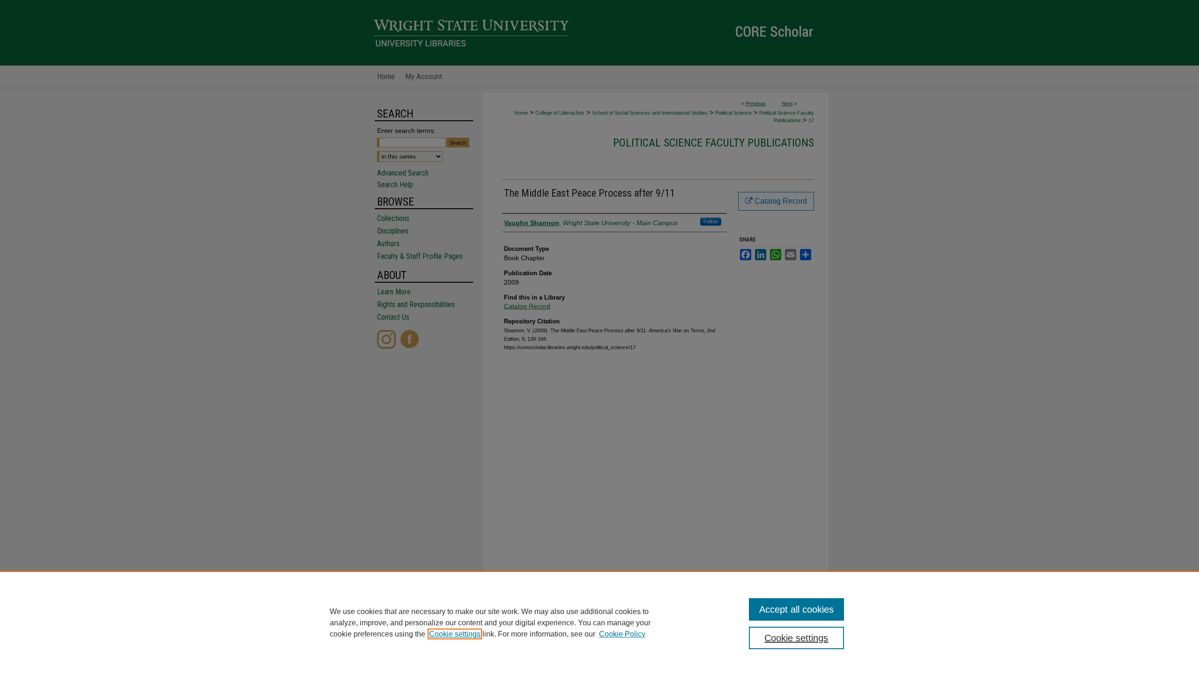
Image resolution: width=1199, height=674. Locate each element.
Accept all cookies (796, 609)
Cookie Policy (622, 634)
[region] (599, 622)
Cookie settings (455, 634)
